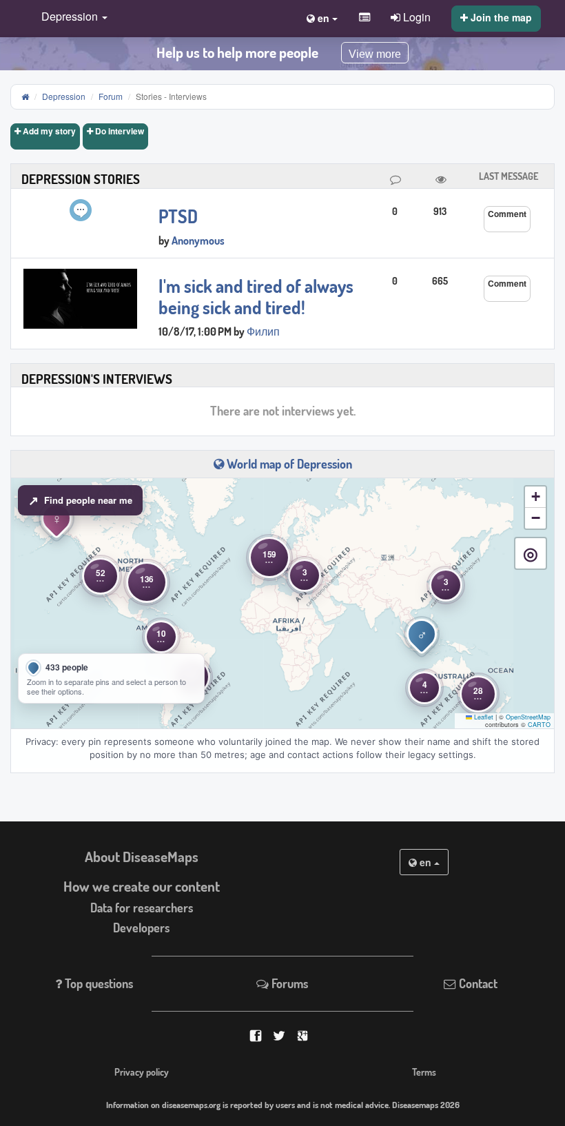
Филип (263, 331)
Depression (63, 96)
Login (415, 16)
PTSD (178, 216)
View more (375, 54)
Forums (288, 983)
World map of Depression (288, 463)
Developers (141, 927)
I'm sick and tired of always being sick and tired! (255, 296)
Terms (424, 1071)
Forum (111, 96)
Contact (476, 983)
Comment (507, 213)
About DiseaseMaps (141, 857)
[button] (71, 17)
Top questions (97, 983)
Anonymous (198, 240)
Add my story (48, 131)
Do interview (118, 131)
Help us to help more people (237, 52)
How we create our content (141, 886)
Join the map (500, 17)
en (425, 862)
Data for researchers (141, 907)
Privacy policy (141, 1071)
